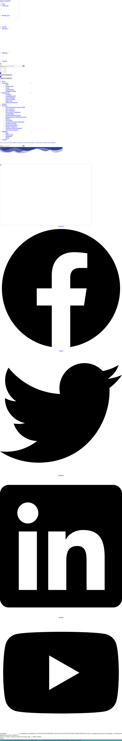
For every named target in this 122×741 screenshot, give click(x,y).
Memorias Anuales (11, 91)
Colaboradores (10, 89)
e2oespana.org (10, 160)
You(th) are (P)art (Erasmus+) (14, 128)
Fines (7, 84)
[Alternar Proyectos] (31, 105)
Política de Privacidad (63, 740)
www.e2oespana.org (12, 733)
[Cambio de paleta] (61, 73)
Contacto (4, 61)
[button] (8, 28)
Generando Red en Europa (13, 115)
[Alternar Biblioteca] (31, 131)
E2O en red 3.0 (10, 109)
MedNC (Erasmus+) (11, 126)
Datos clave (9, 101)
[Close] (3, 69)
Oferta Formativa (10, 99)
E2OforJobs (9, 120)
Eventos (4, 27)
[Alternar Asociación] (31, 83)
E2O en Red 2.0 (10, 110)
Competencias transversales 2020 (15, 122)
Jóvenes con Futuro (11, 123)
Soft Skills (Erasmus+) (12, 125)
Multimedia (9, 136)
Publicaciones (9, 134)
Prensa (7, 138)
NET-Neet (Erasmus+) (12, 130)
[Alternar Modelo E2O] (31, 93)
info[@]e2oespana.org (10, 738)
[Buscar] (0, 64)
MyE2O (8, 118)
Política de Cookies (75, 740)
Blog (7, 133)
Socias (7, 88)
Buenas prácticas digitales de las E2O (16, 117)
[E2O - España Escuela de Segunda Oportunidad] (10, 18)
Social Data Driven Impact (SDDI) (15, 107)
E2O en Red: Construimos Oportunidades (13, 112)
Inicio (3, 81)
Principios (8, 94)
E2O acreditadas (10, 97)
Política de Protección (12, 102)
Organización (9, 86)
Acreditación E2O (11, 96)
